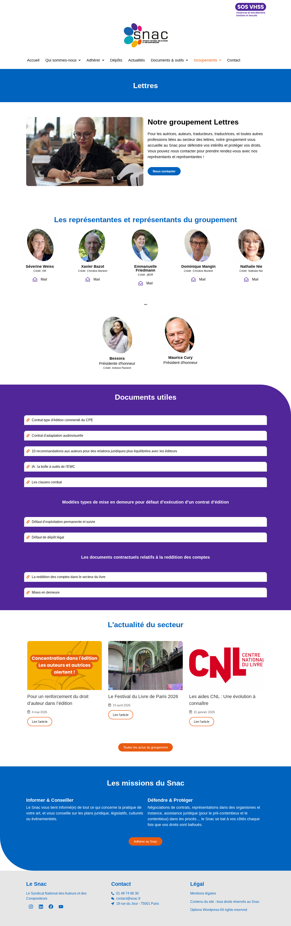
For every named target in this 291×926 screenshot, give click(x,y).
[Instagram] (31, 906)
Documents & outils (167, 60)
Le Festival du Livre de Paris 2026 (143, 696)
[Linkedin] (41, 906)
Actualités (136, 60)
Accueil (33, 60)
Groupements (205, 60)
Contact (233, 60)
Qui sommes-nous (60, 60)
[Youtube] (61, 906)
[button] (63, 60)
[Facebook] (51, 906)
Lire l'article (40, 721)
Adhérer (93, 60)
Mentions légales (203, 893)
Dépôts (116, 60)
